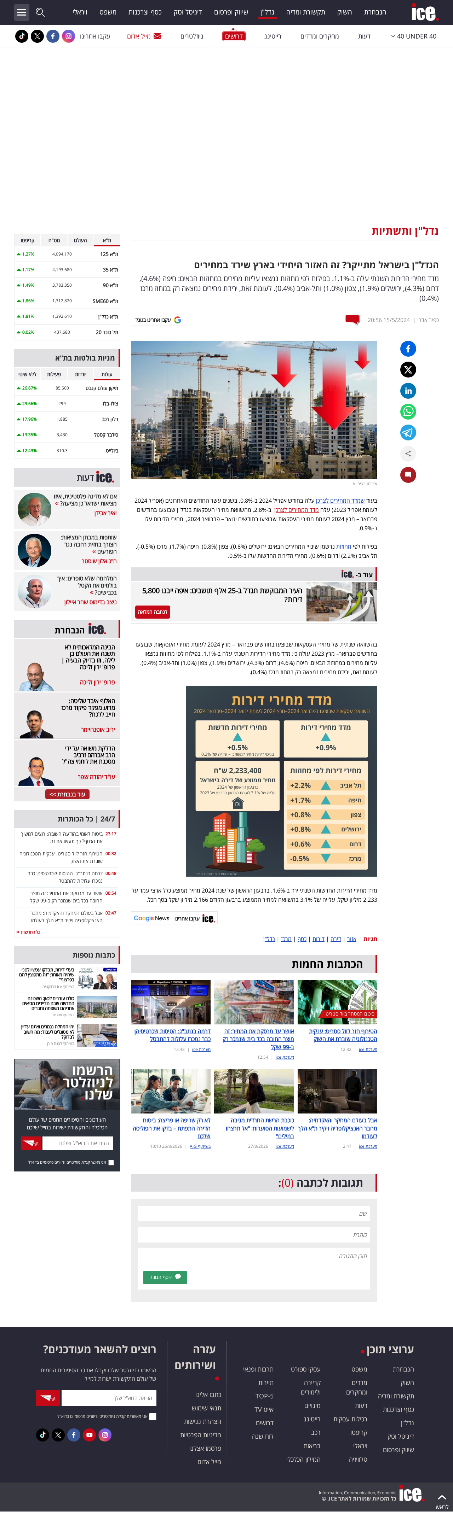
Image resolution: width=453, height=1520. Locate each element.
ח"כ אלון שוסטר (99, 561)
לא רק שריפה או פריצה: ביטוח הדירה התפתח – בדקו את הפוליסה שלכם (172, 1128)
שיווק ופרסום (231, 12)
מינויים (312, 1405)
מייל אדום (139, 36)
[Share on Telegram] (408, 432)
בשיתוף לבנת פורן (60, 1043)
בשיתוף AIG (200, 1146)
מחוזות (343, 546)
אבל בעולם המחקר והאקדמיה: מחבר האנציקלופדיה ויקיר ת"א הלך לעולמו (337, 1128)
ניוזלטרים (191, 36)
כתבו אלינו (208, 1394)
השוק (344, 12)
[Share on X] (408, 370)
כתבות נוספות (94, 955)
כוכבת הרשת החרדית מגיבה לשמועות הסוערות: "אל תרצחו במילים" (260, 1128)
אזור (351, 939)
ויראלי (80, 12)
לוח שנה (263, 1436)
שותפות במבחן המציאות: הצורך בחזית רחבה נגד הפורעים (89, 544)
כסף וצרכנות (145, 12)
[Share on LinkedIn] (408, 391)
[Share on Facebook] (408, 349)
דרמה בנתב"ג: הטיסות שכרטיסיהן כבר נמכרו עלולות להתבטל (172, 1035)
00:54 (110, 893)
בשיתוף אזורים (63, 1014)
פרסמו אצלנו (205, 1448)
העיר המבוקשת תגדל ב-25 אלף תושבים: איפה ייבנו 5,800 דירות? (222, 595)
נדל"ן (267, 12)
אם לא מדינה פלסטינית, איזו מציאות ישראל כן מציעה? (85, 499)
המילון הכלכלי (303, 1459)
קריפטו (358, 1432)
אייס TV (264, 1409)
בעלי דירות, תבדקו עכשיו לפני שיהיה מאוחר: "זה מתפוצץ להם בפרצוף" (46, 974)
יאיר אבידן (105, 513)
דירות (318, 939)
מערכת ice (368, 1049)
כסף (302, 939)
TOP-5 (265, 1396)
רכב (316, 1432)
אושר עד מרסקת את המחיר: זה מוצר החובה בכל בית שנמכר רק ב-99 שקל (258, 1039)
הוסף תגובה (161, 1277)
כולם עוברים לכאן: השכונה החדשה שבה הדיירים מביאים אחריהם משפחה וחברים (48, 1003)
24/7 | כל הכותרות (86, 819)
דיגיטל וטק (188, 12)
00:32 (110, 853)
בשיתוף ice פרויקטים (58, 986)
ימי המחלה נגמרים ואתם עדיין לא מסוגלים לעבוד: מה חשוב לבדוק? (47, 1031)
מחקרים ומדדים (319, 36)
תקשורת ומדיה (305, 12)
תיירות (266, 1382)
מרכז (286, 939)
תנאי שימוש (206, 1408)
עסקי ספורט (306, 1369)
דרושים (265, 1423)
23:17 (110, 834)
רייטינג (272, 36)
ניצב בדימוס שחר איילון (90, 602)
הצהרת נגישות (202, 1421)
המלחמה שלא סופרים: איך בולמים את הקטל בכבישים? (87, 585)
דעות (364, 36)
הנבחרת (375, 12)
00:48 (110, 873)
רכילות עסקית (350, 1419)
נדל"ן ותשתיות (405, 230)
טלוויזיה (358, 1459)
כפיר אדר (429, 320)
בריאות (312, 1446)
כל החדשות (30, 932)
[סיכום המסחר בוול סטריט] (337, 1001)
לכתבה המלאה (152, 611)
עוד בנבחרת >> (67, 794)
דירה (336, 939)
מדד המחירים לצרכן (296, 510)
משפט (107, 12)
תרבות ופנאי (258, 1369)
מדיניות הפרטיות (200, 1435)
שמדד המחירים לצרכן (340, 500)
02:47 (110, 913)
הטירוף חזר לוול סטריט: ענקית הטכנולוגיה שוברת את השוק (343, 1035)
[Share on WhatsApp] (408, 412)
